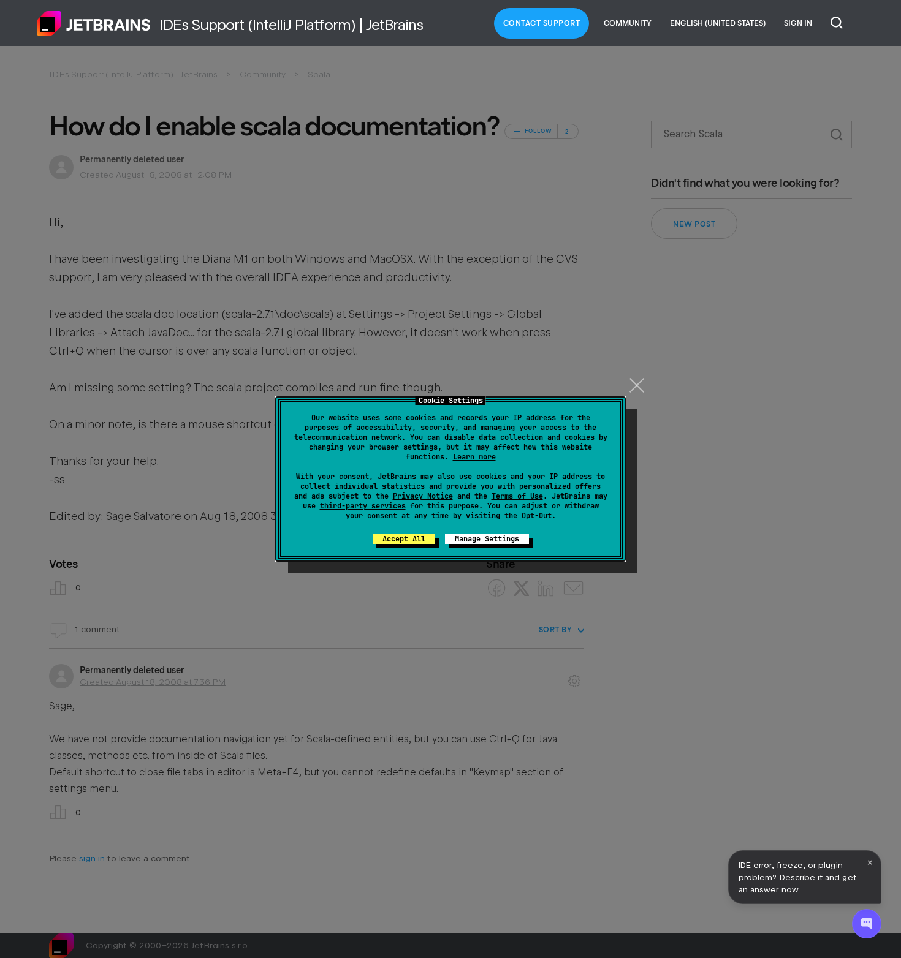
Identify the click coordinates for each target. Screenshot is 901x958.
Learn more (474, 457)
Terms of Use (517, 496)
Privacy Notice (423, 496)
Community (628, 23)
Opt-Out (537, 516)
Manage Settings (487, 539)
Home (94, 23)
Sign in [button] (798, 23)
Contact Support (541, 23)
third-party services (363, 506)
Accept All (403, 539)
